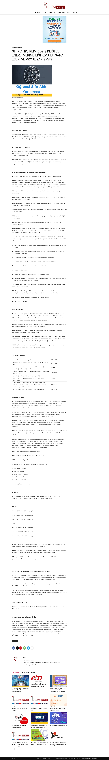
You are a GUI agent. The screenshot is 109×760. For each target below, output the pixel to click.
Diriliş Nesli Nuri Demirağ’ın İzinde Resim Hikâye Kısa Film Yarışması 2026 (39, 708)
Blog (68, 12)
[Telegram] (28, 648)
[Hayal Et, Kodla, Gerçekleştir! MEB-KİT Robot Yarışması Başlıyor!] (39, 718)
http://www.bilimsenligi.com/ (29, 660)
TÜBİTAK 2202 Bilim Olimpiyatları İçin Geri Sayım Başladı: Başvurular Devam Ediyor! (58, 744)
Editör (25, 658)
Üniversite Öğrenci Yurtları (61, 758)
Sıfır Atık (20, 641)
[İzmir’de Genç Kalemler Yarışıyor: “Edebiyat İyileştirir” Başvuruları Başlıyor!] (20, 700)
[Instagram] (27, 665)
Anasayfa (38, 12)
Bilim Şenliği (77, 758)
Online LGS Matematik (41, 758)
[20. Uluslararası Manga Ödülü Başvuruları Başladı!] (20, 718)
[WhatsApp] (24, 648)
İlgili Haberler (16, 672)
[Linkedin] (30, 665)
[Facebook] (13, 648)
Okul (45, 12)
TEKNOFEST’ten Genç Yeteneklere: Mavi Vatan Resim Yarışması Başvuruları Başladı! (20, 690)
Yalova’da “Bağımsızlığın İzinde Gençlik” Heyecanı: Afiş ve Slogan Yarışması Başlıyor (20, 744)
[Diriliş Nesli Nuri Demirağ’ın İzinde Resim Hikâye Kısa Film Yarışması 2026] (39, 700)
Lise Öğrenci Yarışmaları (17, 47)
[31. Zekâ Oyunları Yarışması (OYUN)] (58, 718)
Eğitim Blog (94, 758)
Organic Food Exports (86, 758)
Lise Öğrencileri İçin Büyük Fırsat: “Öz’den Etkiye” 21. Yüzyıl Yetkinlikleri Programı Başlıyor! (58, 690)
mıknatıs (71, 758)
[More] (32, 648)
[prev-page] (13, 749)
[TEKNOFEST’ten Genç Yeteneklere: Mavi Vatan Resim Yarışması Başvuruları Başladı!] (20, 681)
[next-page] (15, 749)
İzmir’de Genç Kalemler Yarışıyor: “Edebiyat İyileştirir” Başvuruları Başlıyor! (19, 708)
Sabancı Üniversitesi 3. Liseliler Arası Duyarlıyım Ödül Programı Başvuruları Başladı (57, 708)
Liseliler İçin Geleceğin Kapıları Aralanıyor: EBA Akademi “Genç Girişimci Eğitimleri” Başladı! (38, 684)
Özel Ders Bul (51, 758)
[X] (17, 648)
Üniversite (52, 12)
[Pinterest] (20, 648)
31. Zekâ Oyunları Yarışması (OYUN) (58, 725)
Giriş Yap (75, 12)
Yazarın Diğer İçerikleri (28, 672)
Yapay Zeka (61, 12)
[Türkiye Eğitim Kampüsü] (54, 5)
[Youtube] (35, 665)
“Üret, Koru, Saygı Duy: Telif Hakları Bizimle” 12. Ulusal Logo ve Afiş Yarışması (39, 744)
